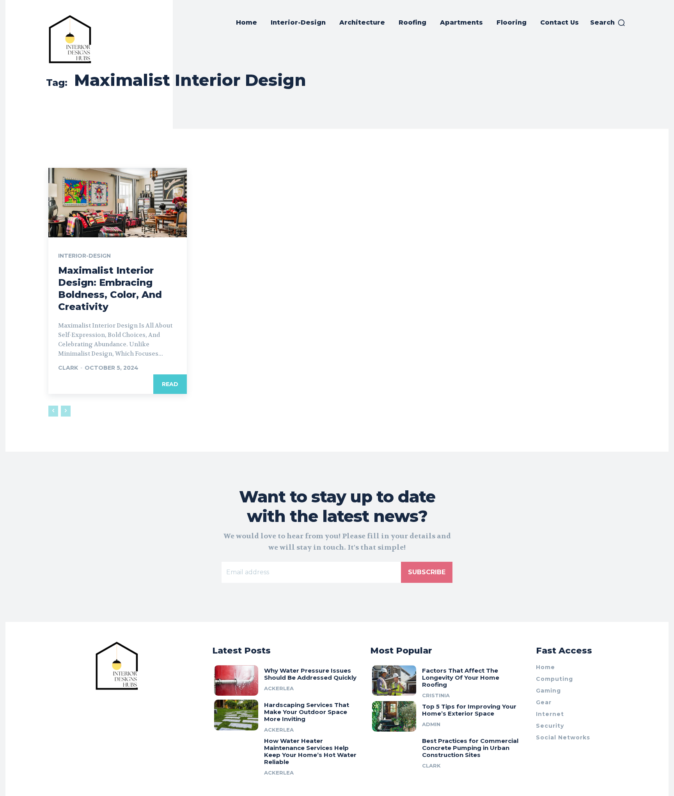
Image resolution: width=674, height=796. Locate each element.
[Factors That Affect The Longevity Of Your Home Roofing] (394, 680)
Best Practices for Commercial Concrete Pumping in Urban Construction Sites (470, 748)
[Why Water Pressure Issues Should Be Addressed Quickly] (236, 680)
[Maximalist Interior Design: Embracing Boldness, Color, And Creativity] (117, 202)
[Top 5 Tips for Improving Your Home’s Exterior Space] (394, 716)
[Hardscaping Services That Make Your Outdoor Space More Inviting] (236, 715)
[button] (608, 22)
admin (431, 724)
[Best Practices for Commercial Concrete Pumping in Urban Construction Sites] (394, 750)
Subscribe (426, 572)
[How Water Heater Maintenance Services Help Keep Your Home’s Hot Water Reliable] (236, 750)
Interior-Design (84, 255)
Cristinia (436, 695)
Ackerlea (279, 688)
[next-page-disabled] (66, 411)
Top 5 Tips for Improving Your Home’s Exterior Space (469, 710)
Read (170, 384)
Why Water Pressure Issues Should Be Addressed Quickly (310, 674)
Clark (68, 367)
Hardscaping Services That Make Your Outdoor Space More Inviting (306, 712)
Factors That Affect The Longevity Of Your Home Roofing (460, 677)
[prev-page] (53, 411)
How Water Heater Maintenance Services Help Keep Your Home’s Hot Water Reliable (310, 751)
